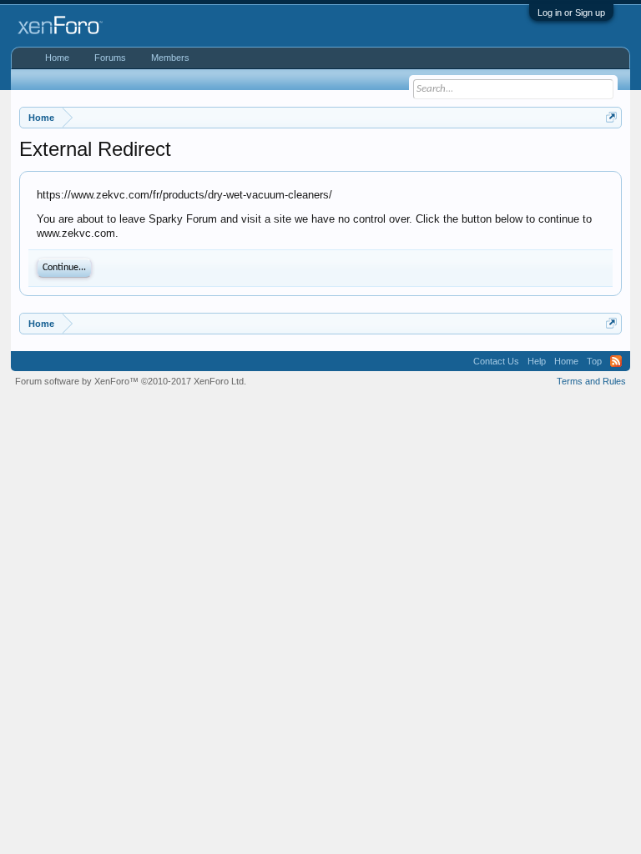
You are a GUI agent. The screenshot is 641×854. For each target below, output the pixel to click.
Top (594, 361)
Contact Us (496, 361)
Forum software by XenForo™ (130, 381)
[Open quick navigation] (611, 117)
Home (57, 58)
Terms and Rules (591, 381)
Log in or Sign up (571, 13)
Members (170, 58)
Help (536, 361)
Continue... (64, 268)
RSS (616, 361)
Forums (110, 58)
